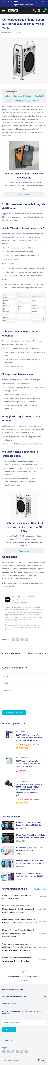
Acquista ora (24, 194)
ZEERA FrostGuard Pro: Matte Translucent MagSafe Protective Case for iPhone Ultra (28, 763)
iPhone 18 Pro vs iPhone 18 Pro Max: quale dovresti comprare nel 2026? (29, 874)
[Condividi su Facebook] (13, 639)
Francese (18, 96)
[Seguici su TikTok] (26, 1051)
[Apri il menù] (3, 10)
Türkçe (18, 101)
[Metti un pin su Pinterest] (17, 639)
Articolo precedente (12, 653)
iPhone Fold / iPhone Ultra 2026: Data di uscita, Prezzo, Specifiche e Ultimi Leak (30, 836)
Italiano (28, 96)
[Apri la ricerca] (34, 10)
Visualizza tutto (40, 889)
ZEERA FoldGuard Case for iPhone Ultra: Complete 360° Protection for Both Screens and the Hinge (29, 737)
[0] (43, 10)
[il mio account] (39, 10)
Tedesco (8, 101)
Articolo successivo (35, 653)
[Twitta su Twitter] (22, 639)
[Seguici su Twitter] (8, 1051)
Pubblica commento (14, 712)
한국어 (35, 101)
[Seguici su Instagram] (12, 1051)
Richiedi (9, 1029)
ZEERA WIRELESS (22, 732)
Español (38, 96)
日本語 (27, 101)
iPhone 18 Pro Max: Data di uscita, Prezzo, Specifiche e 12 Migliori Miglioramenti (29, 823)
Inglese (7, 96)
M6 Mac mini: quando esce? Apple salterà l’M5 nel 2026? (29, 849)
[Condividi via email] (26, 639)
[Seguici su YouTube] (21, 1051)
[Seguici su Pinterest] (17, 1051)
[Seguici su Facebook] (4, 1051)
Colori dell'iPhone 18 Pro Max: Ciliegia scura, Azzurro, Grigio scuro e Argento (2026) (30, 862)
